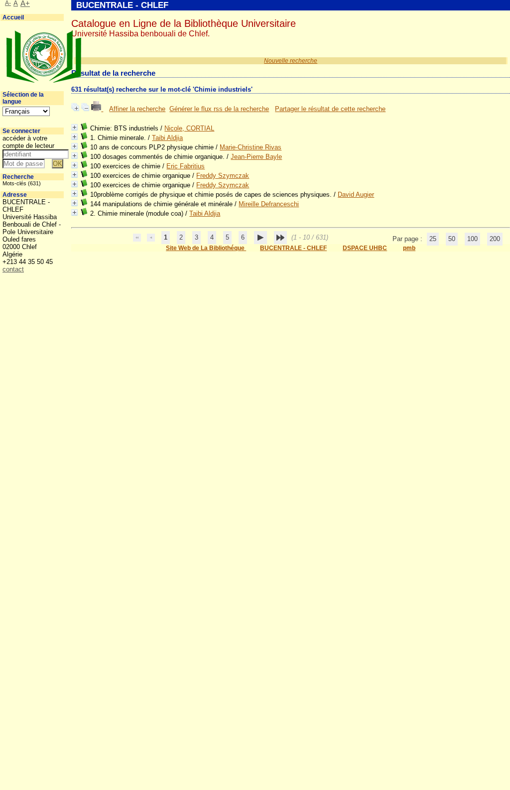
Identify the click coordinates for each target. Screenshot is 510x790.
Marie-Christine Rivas (250, 147)
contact (13, 269)
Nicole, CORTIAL (189, 128)
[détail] (74, 127)
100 (472, 239)
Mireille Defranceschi (269, 204)
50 (451, 239)
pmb (409, 248)
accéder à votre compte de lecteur (28, 141)
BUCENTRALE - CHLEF (293, 248)
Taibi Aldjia (167, 137)
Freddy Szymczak (222, 175)
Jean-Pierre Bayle (256, 156)
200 (495, 239)
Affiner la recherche (137, 109)
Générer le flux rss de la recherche (219, 109)
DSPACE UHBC (365, 248)
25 (432, 239)
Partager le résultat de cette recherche (330, 109)
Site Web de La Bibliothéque (206, 248)
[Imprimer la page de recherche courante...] (97, 109)
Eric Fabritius (185, 166)
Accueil (13, 17)
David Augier (356, 194)
